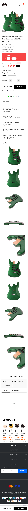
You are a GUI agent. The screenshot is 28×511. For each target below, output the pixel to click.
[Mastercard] (10, 486)
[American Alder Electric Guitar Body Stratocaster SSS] (5, 426)
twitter (11, 96)
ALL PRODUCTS (14, 450)
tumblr (19, 96)
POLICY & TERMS (14, 455)
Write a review (7, 385)
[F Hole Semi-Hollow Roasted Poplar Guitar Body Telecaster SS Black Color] (17, 426)
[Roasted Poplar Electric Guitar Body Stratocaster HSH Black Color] (23, 426)
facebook (6, 96)
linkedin (21, 96)
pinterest (16, 96)
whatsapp (13, 96)
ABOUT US (14, 445)
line (8, 96)
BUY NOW (20, 87)
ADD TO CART (8, 87)
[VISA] (17, 486)
